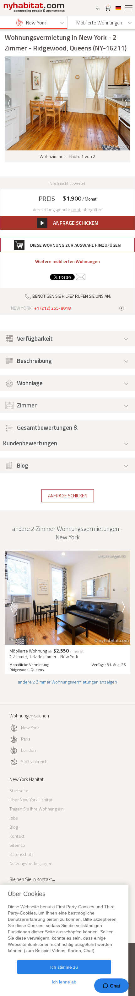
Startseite (19, 790)
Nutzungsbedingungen (30, 863)
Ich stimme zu (64, 967)
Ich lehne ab (64, 981)
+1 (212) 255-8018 (52, 308)
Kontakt (16, 836)
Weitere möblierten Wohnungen (67, 261)
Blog (13, 827)
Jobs (13, 818)
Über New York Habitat (30, 799)
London (28, 750)
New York (30, 727)
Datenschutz (21, 854)
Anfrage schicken (67, 495)
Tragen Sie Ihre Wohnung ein (36, 808)
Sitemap (17, 845)
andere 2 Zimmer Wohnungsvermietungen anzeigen (67, 682)
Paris (25, 739)
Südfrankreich (34, 761)
